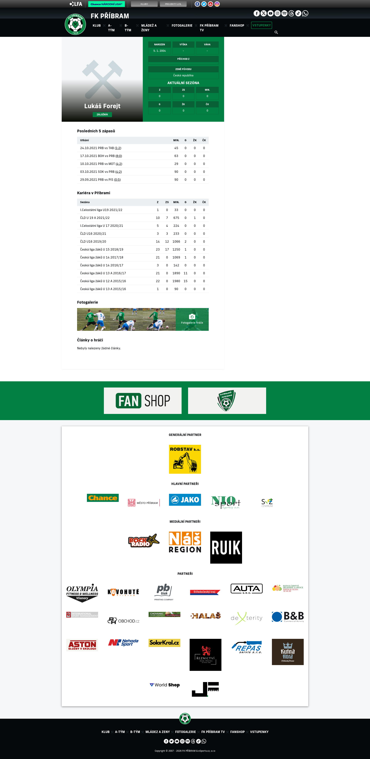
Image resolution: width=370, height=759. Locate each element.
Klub (106, 732)
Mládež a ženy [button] (149, 28)
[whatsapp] (305, 13)
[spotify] (284, 13)
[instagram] (277, 13)
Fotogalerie (182, 25)
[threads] (291, 13)
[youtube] (270, 13)
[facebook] (257, 13)
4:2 (119, 164)
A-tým (120, 732)
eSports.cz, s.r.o (206, 750)
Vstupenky (261, 25)
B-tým (135, 732)
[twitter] (264, 13)
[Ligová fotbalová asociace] (75, 5)
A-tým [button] (111, 28)
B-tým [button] (128, 28)
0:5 (117, 180)
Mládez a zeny (157, 732)
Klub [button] (97, 25)
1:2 (118, 148)
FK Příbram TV (209, 28)
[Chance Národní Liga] (106, 5)
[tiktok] (298, 13)
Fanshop (237, 25)
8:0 (118, 156)
